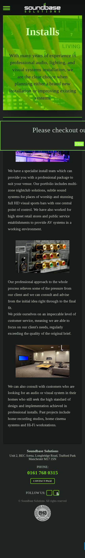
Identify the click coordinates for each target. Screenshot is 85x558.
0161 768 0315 (42, 472)
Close (79, 143)
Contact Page (42, 481)
